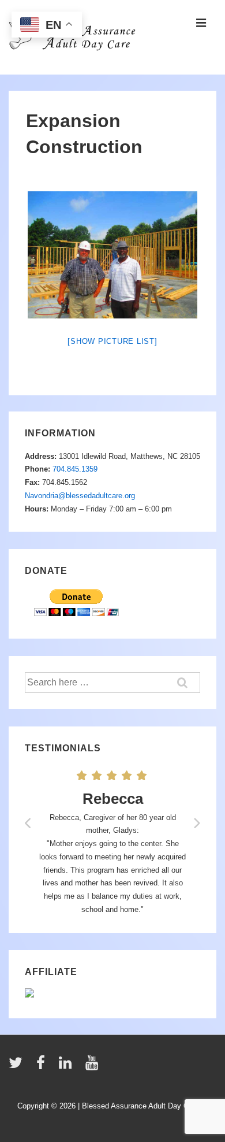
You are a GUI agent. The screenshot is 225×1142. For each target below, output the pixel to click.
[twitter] (18, 1066)
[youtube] (93, 1066)
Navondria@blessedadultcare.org (80, 495)
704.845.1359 (74, 469)
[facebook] (43, 1066)
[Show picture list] (112, 341)
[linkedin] (68, 1066)
